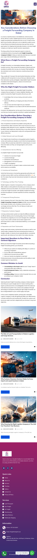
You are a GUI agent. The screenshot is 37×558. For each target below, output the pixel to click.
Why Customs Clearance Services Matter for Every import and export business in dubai (17, 380)
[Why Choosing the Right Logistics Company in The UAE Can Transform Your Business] (18, 409)
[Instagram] (7, 468)
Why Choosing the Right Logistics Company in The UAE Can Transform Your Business (18, 425)
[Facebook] (3, 468)
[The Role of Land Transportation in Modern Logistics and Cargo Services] (18, 319)
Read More (4, 347)
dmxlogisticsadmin (8, 339)
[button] (35, 4)
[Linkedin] (11, 468)
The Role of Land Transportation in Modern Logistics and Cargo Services (17, 335)
